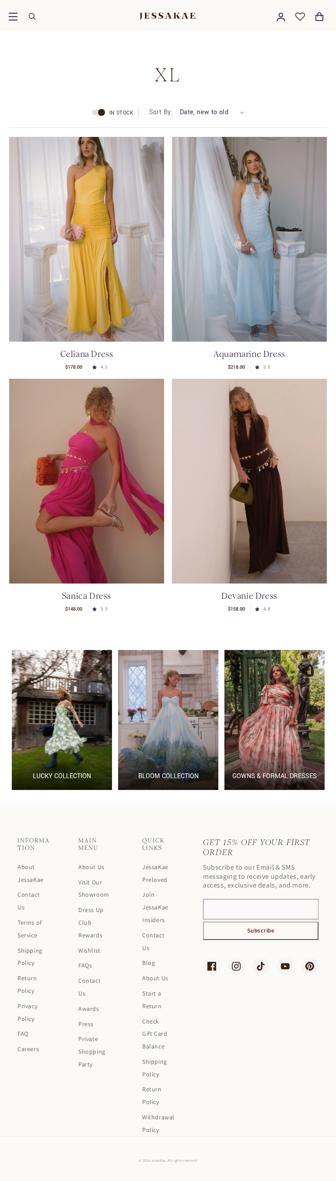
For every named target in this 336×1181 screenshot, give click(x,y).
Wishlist (89, 950)
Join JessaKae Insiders (155, 907)
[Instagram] (236, 966)
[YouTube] (285, 966)
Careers (28, 1049)
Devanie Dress (249, 596)
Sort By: (161, 112)
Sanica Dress (86, 596)
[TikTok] (261, 966)
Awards (88, 1009)
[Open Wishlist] (300, 16)
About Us (91, 867)
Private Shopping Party (91, 1051)
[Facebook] (211, 966)
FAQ (23, 1034)
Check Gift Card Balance (154, 1034)
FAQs (85, 965)
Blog (148, 963)
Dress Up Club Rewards (91, 922)
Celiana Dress (86, 354)
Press (86, 1024)
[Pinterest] (309, 966)
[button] (13, 16)
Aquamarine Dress (249, 354)
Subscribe (261, 931)
